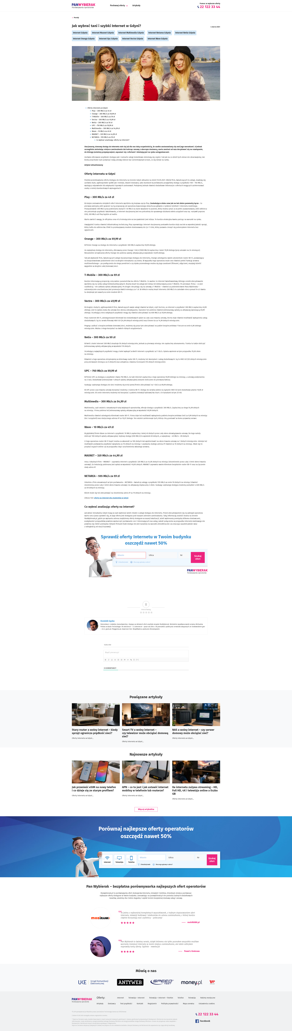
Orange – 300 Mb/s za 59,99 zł (104, 114)
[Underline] (112, 659)
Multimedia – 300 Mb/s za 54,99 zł (106, 128)
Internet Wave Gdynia (158, 39)
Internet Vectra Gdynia (132, 39)
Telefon (181, 998)
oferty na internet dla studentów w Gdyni (111, 498)
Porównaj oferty (117, 6)
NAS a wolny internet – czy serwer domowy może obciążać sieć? (193, 732)
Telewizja (192, 998)
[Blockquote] (124, 659)
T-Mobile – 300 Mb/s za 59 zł (103, 117)
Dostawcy (112, 1004)
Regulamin (152, 1004)
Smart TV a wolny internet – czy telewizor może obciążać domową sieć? (145, 733)
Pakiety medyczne (207, 998)
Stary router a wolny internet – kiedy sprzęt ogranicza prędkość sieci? (95, 732)
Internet (120, 998)
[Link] (131, 659)
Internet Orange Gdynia (84, 39)
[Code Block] (128, 659)
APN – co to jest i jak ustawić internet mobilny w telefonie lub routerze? (145, 789)
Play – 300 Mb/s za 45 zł (101, 111)
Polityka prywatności (169, 1004)
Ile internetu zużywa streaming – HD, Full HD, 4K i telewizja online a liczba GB (195, 790)
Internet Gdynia (80, 33)
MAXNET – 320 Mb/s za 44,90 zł (104, 134)
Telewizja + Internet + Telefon (161, 998)
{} (134, 659)
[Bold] (105, 659)
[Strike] (115, 659)
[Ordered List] (118, 659)
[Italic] (108, 659)
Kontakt (140, 1004)
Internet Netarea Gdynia (159, 33)
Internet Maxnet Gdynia (103, 33)
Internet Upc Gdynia (108, 39)
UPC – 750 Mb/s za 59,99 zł (102, 125)
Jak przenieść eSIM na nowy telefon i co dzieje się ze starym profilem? (94, 789)
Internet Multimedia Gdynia (131, 33)
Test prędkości (126, 1004)
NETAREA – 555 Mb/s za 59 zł (103, 137)
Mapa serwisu (188, 1004)
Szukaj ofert (212, 859)
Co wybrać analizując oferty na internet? (112, 140)
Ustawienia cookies (207, 1004)
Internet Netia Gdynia (185, 33)
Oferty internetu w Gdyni (97, 108)
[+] (137, 659)
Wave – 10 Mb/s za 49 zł (101, 131)
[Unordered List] (121, 659)
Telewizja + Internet (136, 998)
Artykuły (136, 6)
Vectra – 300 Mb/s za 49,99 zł (103, 120)
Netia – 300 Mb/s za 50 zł (102, 123)
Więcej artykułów (146, 809)
